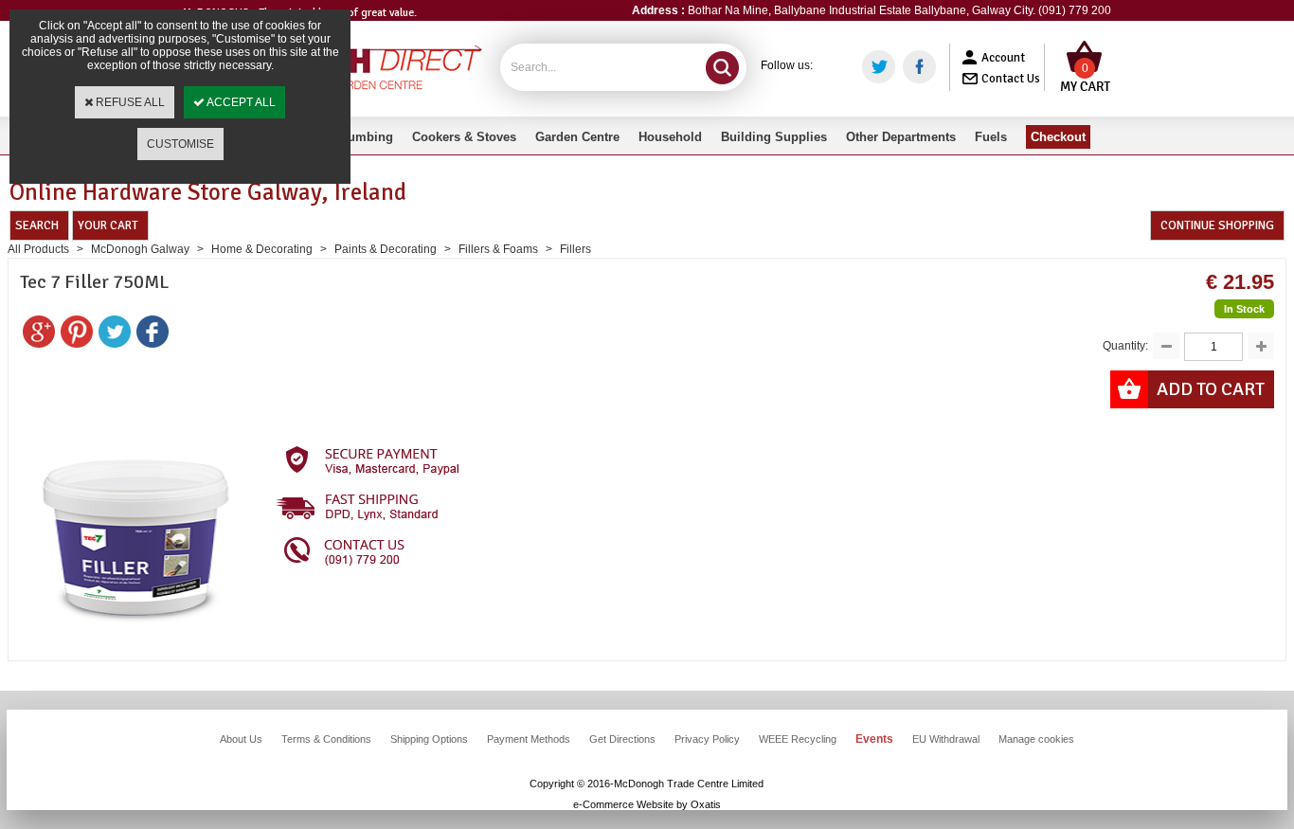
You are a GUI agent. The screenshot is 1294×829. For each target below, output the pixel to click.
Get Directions (622, 739)
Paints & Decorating (385, 249)
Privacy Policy (707, 739)
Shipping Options (429, 739)
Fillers (575, 249)
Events (874, 739)
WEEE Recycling (797, 739)
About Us (241, 739)
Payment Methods (528, 739)
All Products (38, 249)
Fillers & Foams (498, 249)
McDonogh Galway (140, 249)
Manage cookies (1036, 739)
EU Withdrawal (945, 739)
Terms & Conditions (326, 739)
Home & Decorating (262, 249)
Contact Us (1010, 78)
